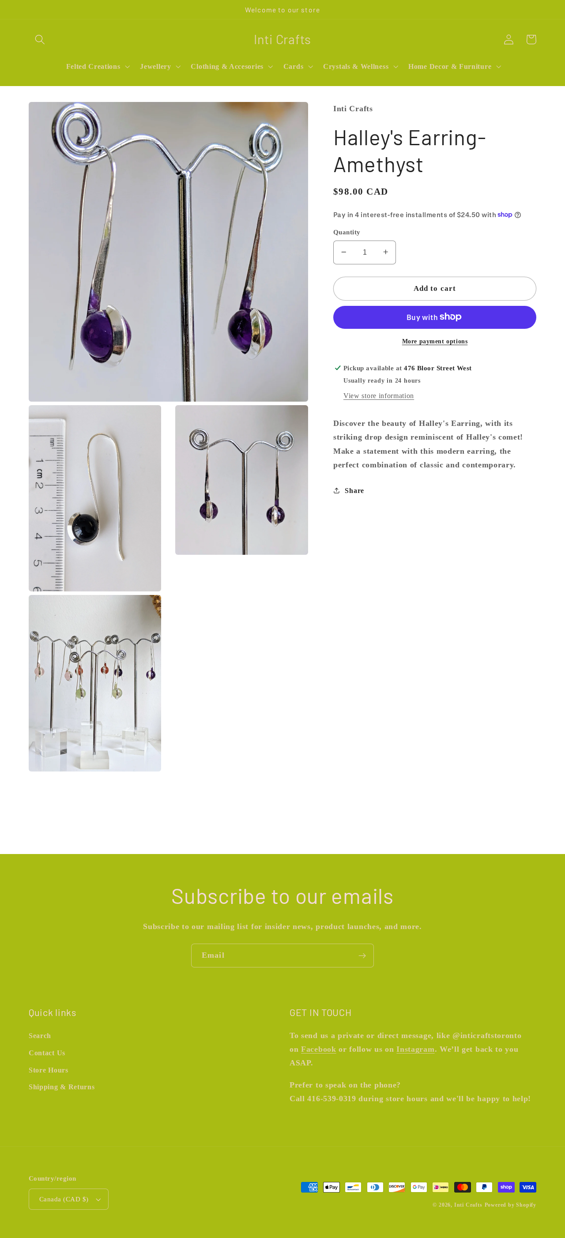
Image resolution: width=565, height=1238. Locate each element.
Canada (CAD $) (63, 1199)
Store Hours (48, 1070)
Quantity (347, 232)
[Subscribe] (362, 955)
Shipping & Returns (61, 1087)
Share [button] (354, 490)
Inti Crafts (468, 1205)
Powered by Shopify (511, 1205)
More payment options (435, 341)
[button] (40, 39)
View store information (378, 395)
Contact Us (47, 1053)
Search (40, 1035)
